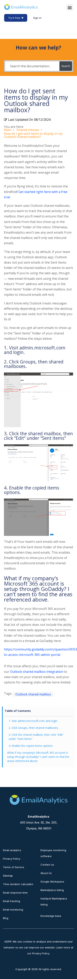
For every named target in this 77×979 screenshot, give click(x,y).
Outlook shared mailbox (33, 694)
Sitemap (8, 875)
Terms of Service (13, 867)
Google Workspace (52, 881)
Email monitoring (13, 909)
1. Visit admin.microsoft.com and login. (33, 721)
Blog (5, 918)
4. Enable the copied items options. (31, 746)
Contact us (47, 864)
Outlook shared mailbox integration (36, 671)
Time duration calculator (18, 884)
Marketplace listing (52, 890)
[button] (69, 7)
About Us (46, 873)
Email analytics (12, 850)
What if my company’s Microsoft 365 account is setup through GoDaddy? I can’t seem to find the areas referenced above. (38, 757)
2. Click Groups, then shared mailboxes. (34, 728)
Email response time (15, 892)
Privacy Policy (11, 858)
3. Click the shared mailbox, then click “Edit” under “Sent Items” (36, 737)
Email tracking (11, 901)
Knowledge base (50, 915)
